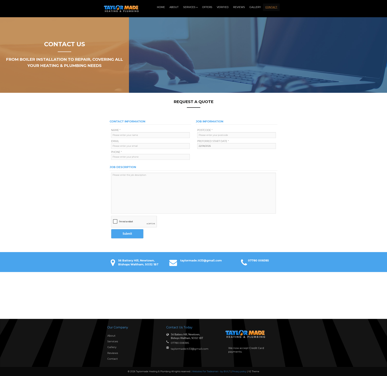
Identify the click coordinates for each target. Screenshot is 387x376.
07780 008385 (258, 260)
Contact (271, 7)
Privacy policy (239, 371)
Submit (127, 233)
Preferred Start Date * (213, 141)
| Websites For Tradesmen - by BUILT (211, 371)
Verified (223, 7)
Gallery (255, 7)
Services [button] (189, 7)
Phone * (116, 152)
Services (112, 341)
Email (115, 141)
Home (161, 7)
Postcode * (205, 130)
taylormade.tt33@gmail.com (201, 260)
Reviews (239, 7)
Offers (207, 7)
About (174, 7)
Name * (115, 130)
